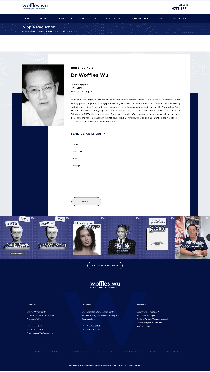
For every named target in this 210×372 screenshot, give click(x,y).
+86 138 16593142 (92, 329)
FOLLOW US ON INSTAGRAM (105, 265)
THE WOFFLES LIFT (86, 18)
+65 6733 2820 (37, 329)
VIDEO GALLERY (114, 18)
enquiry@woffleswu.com (43, 333)
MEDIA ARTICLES (140, 18)
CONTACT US (179, 18)
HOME (27, 18)
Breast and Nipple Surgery (41, 31)
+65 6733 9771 (36, 326)
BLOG (160, 18)
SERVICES (62, 18)
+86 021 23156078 (92, 326)
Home (24, 31)
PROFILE (44, 18)
